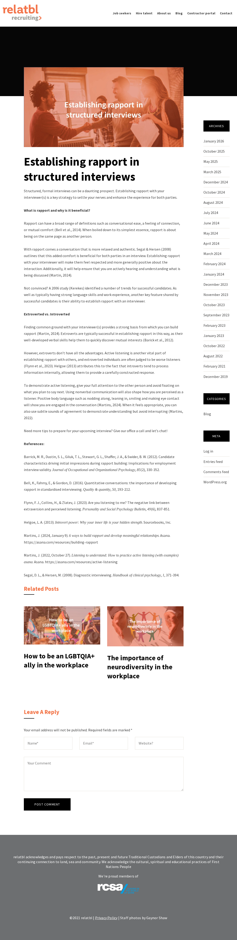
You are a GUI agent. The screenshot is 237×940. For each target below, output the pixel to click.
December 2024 (215, 182)
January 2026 (213, 141)
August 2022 (213, 356)
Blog (207, 414)
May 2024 (210, 233)
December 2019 (215, 376)
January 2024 (213, 274)
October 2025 (214, 151)
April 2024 (211, 243)
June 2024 (211, 223)
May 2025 (210, 161)
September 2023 (216, 315)
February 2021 (214, 366)
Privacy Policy (106, 917)
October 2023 (214, 304)
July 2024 (210, 212)
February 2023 (214, 325)
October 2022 (214, 345)
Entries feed (213, 461)
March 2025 (212, 172)
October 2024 (214, 192)
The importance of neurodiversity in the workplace (139, 666)
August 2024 (213, 202)
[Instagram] (132, 906)
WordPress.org (215, 482)
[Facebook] (118, 906)
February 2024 (214, 263)
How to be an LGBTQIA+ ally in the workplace (59, 660)
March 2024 (212, 253)
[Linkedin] (105, 906)
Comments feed (216, 471)
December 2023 (215, 284)
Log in (208, 451)
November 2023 (215, 294)
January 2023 (213, 335)
